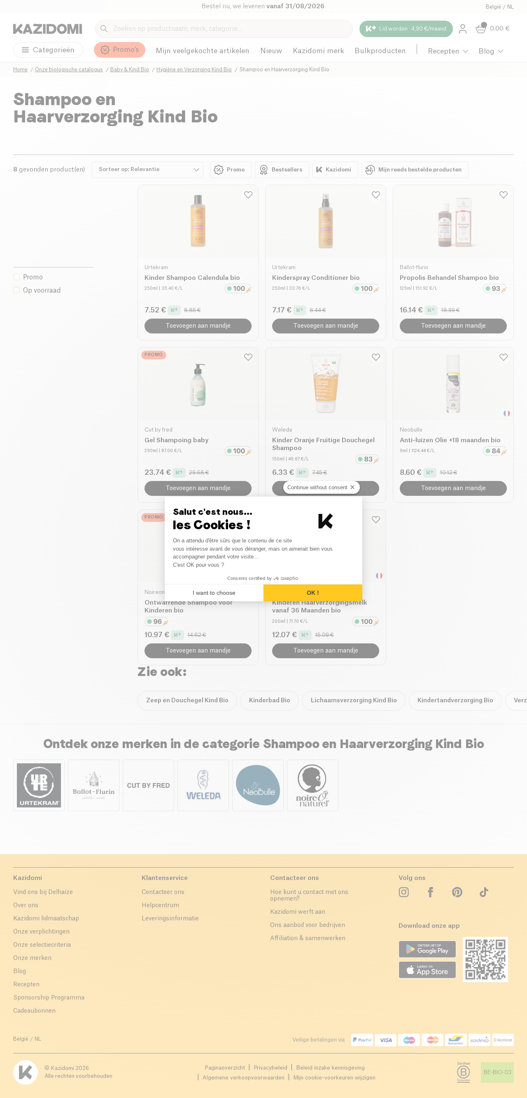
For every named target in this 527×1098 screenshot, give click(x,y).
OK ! (313, 592)
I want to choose (214, 592)
